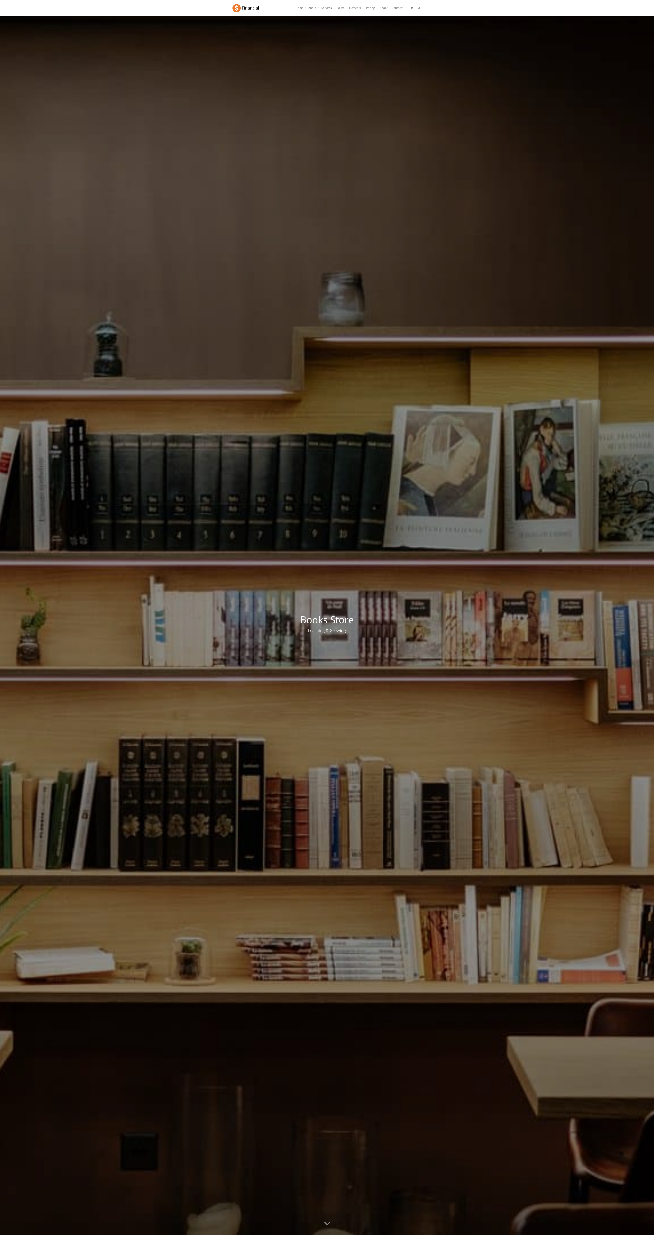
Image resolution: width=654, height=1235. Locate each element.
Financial (250, 8)
